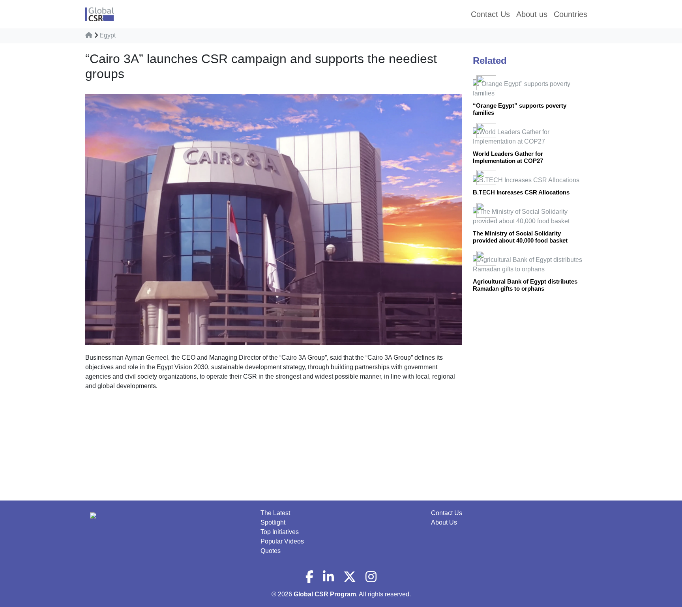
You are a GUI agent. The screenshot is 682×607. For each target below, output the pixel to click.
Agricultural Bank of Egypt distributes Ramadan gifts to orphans (525, 285)
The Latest (275, 513)
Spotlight (272, 522)
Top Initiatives (279, 532)
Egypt (107, 35)
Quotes (270, 550)
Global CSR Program (325, 594)
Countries (570, 14)
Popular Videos (282, 541)
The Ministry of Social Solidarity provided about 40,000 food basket (520, 237)
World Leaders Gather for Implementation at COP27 (508, 157)
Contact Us (446, 513)
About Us (444, 522)
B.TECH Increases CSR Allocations (521, 192)
